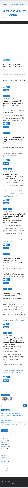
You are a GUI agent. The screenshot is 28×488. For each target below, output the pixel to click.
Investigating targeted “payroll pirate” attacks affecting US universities (14, 216)
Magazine (3, 444)
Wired (9, 59)
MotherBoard (4, 451)
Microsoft (5, 169)
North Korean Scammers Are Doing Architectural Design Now (13, 139)
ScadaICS (3, 455)
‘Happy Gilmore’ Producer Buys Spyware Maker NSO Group (12, 66)
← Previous (4, 386)
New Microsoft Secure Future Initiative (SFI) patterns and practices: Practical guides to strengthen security (13, 341)
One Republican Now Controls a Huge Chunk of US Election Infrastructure (15, 4)
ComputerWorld (4, 433)
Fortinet (3, 435)
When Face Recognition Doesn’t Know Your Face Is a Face (13, 422)
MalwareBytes (4, 446)
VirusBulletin (4, 468)
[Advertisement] (14, 43)
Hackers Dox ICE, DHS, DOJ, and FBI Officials (10, 413)
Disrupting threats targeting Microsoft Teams (13, 295)
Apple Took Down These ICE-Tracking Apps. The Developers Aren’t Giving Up (13, 261)
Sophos (3, 463)
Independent (4, 438)
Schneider (3, 457)
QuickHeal (3, 453)
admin (13, 62)
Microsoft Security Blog (8, 196)
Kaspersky (3, 440)
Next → (25, 389)
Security (4, 59)
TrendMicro (4, 466)
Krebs (2, 442)
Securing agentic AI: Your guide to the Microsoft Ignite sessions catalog (13, 176)
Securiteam (3, 459)
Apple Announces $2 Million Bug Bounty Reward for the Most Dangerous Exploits (13, 103)
